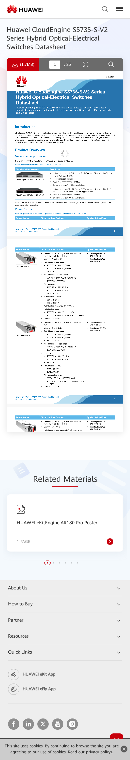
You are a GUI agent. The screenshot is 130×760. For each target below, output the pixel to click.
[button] (47, 563)
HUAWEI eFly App (39, 689)
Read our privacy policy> (90, 752)
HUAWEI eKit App (39, 674)
